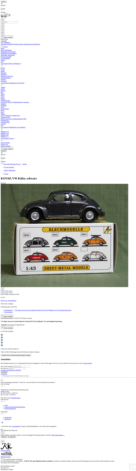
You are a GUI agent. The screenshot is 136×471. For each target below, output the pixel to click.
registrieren (7, 42)
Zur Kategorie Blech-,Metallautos (11, 63)
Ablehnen (3, 437)
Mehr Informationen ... (58, 435)
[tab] (37, 310)
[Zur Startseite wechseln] (6, 17)
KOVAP (3, 183)
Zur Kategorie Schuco (7, 138)
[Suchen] (2, 24)
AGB (6, 405)
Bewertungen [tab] (8, 312)
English (3, 9)
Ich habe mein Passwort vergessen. (11, 370)
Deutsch (3, 5)
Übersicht (4, 44)
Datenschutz (8, 417)
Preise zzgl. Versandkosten (8, 300)
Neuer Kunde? (87, 363)
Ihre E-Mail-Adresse (7, 366)
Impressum (7, 419)
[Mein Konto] (2, 33)
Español (3, 12)
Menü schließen (8, 37)
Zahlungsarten (28, 44)
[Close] (2, 289)
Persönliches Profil (12, 44)
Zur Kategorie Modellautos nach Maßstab (13, 127)
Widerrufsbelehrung (10, 408)
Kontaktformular (15, 398)
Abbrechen (4, 374)
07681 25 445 (5, 391)
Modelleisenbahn (6, 457)
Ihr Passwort (4, 368)
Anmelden (4, 41)
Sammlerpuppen (5, 450)
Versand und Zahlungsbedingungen (14, 407)
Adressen (21, 44)
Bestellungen (36, 44)
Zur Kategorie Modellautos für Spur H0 (12, 83)
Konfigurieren (11, 437)
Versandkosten (16, 426)
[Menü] (2, 19)
